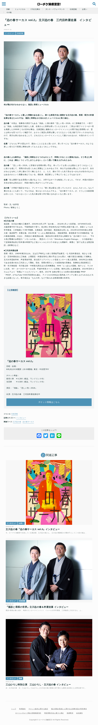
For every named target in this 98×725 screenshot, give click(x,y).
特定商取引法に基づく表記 (54, 713)
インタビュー (10, 33)
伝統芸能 (73, 9)
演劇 (8, 9)
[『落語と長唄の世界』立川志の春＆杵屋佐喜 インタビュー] (49, 570)
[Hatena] (52, 435)
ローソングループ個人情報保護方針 (28, 713)
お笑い (84, 9)
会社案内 (79, 713)
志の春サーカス (28, 422)
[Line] (59, 435)
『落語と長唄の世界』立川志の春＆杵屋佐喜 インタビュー (37, 607)
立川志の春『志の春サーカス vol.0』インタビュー (33, 529)
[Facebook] (39, 435)
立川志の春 (17, 422)
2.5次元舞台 (35, 9)
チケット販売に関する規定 (38, 709)
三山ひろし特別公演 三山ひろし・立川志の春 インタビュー (38, 684)
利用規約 (22, 709)
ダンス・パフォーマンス (55, 9)
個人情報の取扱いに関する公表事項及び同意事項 (69, 709)
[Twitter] (45, 435)
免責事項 (70, 713)
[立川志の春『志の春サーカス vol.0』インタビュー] (49, 492)
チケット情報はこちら (49, 402)
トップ (13, 709)
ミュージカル (20, 9)
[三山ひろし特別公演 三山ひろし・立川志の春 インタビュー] (49, 647)
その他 (9, 12)
